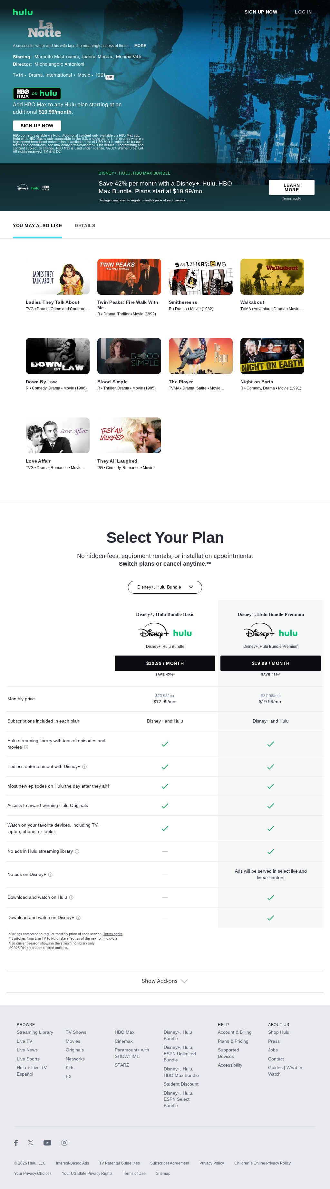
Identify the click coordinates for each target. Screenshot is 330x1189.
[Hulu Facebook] (21, 1143)
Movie (84, 75)
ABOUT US (278, 1024)
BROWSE (26, 1024)
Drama (36, 75)
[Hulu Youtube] (53, 1143)
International (58, 75)
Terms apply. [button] (112, 934)
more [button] (140, 45)
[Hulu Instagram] (64, 1143)
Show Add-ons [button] (160, 981)
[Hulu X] (36, 1143)
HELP (223, 1024)
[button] (37, 224)
